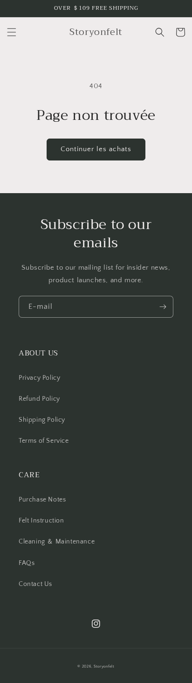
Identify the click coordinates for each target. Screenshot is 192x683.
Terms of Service (44, 441)
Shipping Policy (42, 420)
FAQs (26, 563)
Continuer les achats (96, 149)
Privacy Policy (39, 378)
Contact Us (35, 584)
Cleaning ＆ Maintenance (57, 541)
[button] (11, 32)
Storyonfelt (104, 666)
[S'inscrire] (162, 307)
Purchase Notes (42, 499)
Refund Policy (39, 399)
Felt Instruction (41, 520)
